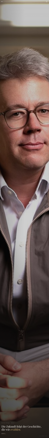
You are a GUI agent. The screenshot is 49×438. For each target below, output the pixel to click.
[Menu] (47, 1)
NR (2, 1)
